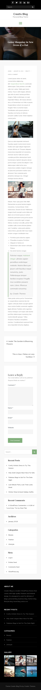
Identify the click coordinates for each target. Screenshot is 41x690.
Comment (12, 385)
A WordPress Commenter (17, 505)
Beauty (28, 71)
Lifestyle (11, 544)
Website (11, 428)
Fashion (11, 540)
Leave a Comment (13, 74)
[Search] (33, 7)
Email (10, 418)
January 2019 (13, 521)
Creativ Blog (20, 14)
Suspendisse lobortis (18, 84)
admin (9, 71)
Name (10, 408)
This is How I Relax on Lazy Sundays (23, 355)
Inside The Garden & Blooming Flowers (19, 342)
